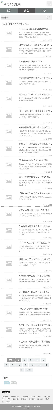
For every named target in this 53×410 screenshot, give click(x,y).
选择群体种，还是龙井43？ (31, 61)
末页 (29, 370)
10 (32, 365)
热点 (26, 10)
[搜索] (48, 17)
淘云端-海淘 (7, 24)
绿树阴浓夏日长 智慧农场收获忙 (33, 309)
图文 (44, 10)
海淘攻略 (18, 24)
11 (39, 365)
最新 (9, 10)
